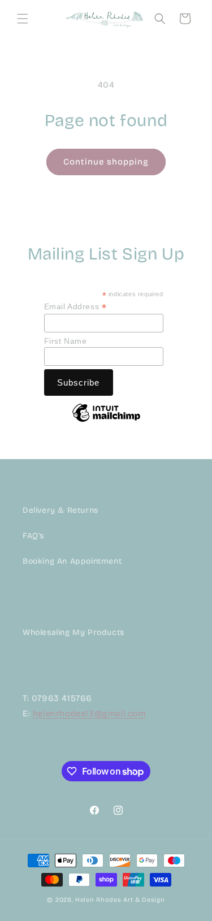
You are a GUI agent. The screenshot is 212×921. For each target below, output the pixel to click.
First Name (65, 340)
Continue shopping (106, 162)
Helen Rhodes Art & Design (120, 899)
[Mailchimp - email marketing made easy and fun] (106, 421)
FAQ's (33, 536)
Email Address (75, 306)
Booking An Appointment (72, 561)
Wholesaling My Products (73, 632)
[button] (22, 18)
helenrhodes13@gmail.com (89, 713)
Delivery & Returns (60, 510)
